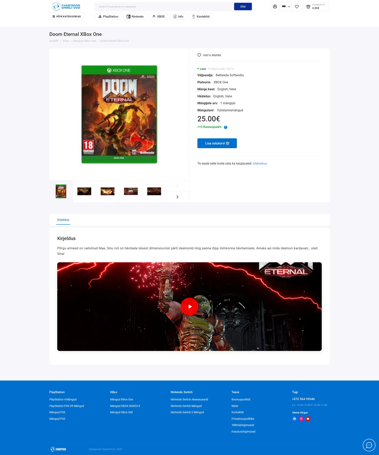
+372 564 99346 (303, 399)
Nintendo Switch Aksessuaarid (189, 399)
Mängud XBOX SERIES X (125, 406)
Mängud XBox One (121, 399)
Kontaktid (203, 16)
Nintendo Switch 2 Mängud (187, 412)
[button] (177, 196)
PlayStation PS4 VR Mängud (66, 406)
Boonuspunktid (241, 399)
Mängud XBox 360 (121, 412)
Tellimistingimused (243, 425)
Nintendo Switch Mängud (186, 406)
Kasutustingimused (243, 431)
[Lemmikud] (296, 6)
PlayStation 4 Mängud (63, 399)
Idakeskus (260, 163)
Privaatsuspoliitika (243, 418)
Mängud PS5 (57, 412)
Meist (235, 406)
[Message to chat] (369, 445)
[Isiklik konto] (275, 6)
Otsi (243, 6)
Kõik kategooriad (68, 16)
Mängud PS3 (57, 418)
